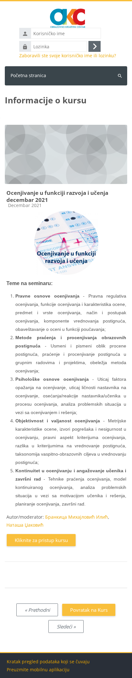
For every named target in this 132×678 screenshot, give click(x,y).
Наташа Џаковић (25, 525)
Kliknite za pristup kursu (41, 540)
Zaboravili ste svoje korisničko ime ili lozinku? (67, 56)
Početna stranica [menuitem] (28, 75)
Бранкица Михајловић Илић (76, 517)
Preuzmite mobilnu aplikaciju (38, 669)
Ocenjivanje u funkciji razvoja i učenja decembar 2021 (57, 196)
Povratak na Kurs (89, 610)
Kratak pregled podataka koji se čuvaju (48, 661)
